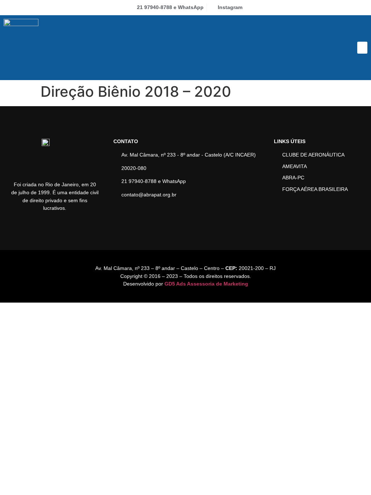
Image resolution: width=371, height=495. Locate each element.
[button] (362, 48)
